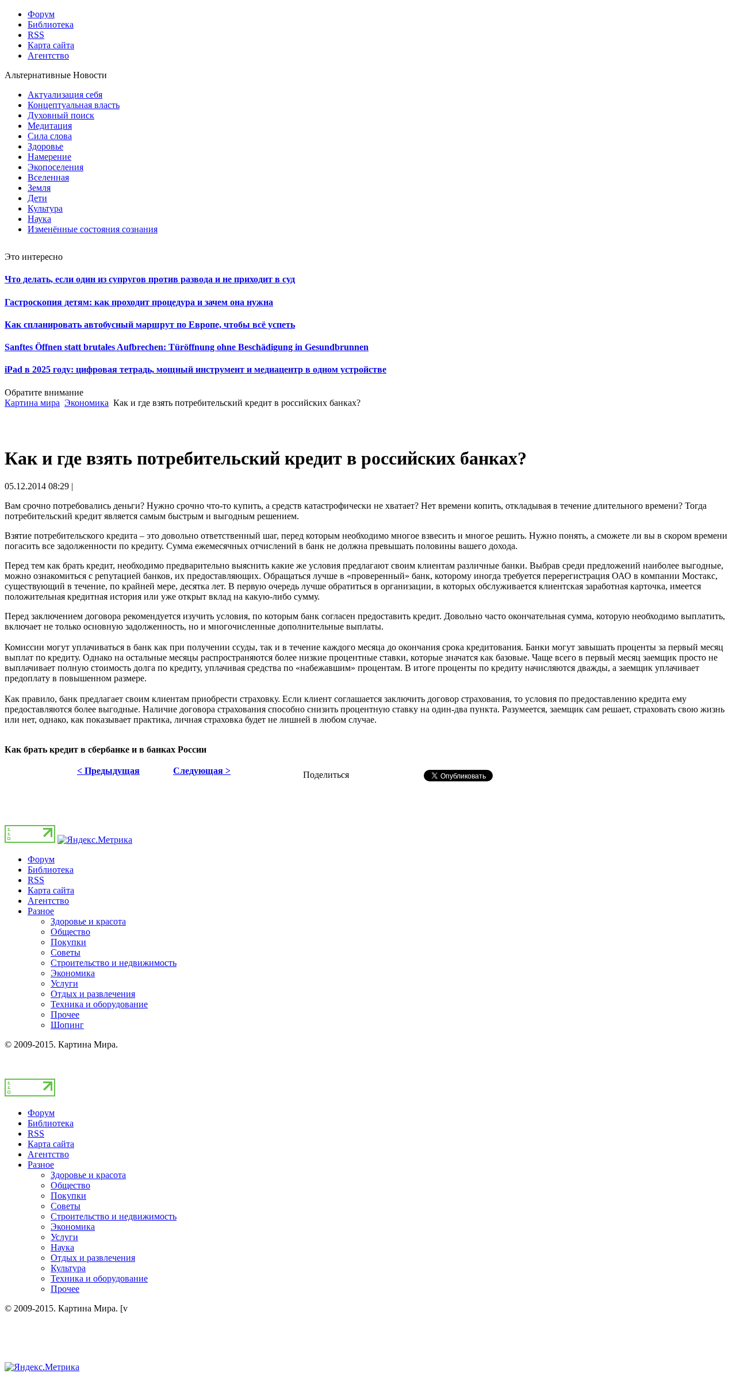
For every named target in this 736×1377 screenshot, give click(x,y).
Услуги (64, 983)
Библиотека (51, 869)
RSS (36, 880)
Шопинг (67, 1025)
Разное (41, 911)
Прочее (65, 1014)
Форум (41, 859)
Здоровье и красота (88, 921)
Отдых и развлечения (93, 994)
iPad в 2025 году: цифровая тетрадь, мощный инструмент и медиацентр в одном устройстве (195, 369)
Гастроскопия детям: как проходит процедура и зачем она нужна (139, 302)
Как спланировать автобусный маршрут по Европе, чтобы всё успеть (150, 324)
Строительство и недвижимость (114, 963)
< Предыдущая (108, 771)
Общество (70, 932)
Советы (65, 952)
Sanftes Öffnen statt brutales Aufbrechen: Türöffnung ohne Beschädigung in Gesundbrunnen (187, 347)
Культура (68, 1268)
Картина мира (32, 403)
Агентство (48, 901)
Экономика (86, 403)
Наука (62, 1247)
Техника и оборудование (99, 1004)
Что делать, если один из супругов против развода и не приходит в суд (150, 279)
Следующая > (202, 771)
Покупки (68, 942)
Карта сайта (51, 890)
